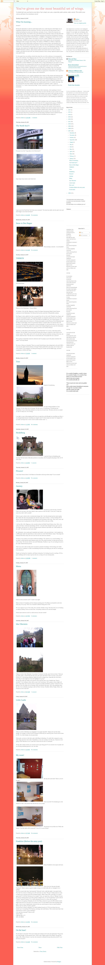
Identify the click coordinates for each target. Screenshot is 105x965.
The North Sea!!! (23, 126)
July (71, 144)
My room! (20, 755)
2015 (69, 112)
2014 (69, 114)
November (72, 135)
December (72, 133)
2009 (69, 126)
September (72, 139)
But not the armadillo (73, 75)
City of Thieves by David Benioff (75, 72)
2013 (69, 116)
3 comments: (34, 616)
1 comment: (35, 117)
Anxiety (19, 486)
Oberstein (29, 674)
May (71, 149)
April (71, 151)
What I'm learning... (24, 22)
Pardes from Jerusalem (74, 85)
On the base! (21, 930)
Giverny (42, 686)
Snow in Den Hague (24, 223)
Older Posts (59, 947)
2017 (69, 109)
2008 (69, 128)
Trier (18, 362)
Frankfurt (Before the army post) (29, 841)
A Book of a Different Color (75, 70)
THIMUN (20, 258)
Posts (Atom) (43, 951)
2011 (69, 121)
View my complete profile (80, 23)
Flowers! (19, 471)
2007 (69, 130)
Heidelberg (20, 433)
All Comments (83, 235)
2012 (69, 119)
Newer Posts (20, 947)
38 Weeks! (76, 76)
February (72, 156)
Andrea (77, 19)
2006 (69, 193)
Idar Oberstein (21, 624)
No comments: (34, 215)
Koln (38, 686)
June (71, 146)
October (72, 137)
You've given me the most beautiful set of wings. (50, 8)
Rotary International (73, 64)
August (71, 142)
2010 (69, 123)
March (71, 153)
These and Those (72, 59)
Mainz (18, 566)
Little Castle (21, 700)
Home (40, 947)
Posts (81, 232)
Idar (25, 674)
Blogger (59, 961)
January (72, 158)
